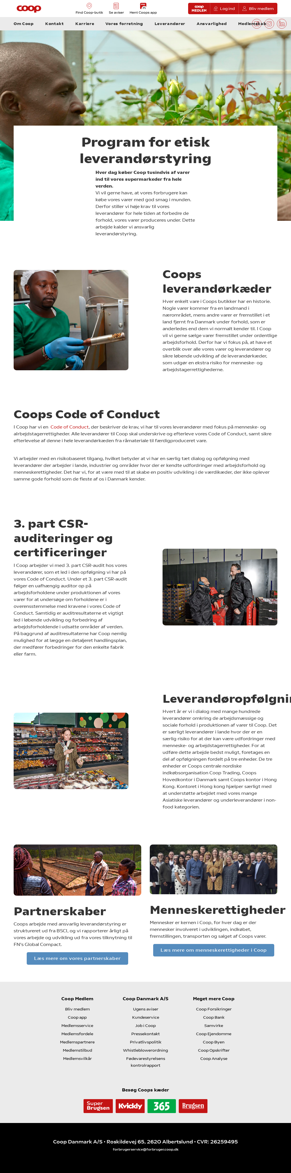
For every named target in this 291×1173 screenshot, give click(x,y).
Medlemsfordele (77, 1033)
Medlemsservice (77, 1025)
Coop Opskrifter (214, 1050)
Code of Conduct (70, 427)
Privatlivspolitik (145, 1042)
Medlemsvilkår (77, 1058)
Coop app (77, 1017)
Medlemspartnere (77, 1042)
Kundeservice (145, 1017)
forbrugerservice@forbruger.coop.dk (145, 1149)
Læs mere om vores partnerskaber (77, 958)
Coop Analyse (213, 1058)
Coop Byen (214, 1042)
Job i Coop (145, 1025)
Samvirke (213, 1025)
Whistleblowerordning (145, 1050)
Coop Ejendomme (213, 1033)
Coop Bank (214, 1017)
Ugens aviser (145, 1009)
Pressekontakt (145, 1033)
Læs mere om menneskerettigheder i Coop (214, 950)
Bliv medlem (261, 8)
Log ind (227, 8)
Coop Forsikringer (214, 1009)
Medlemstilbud (77, 1050)
